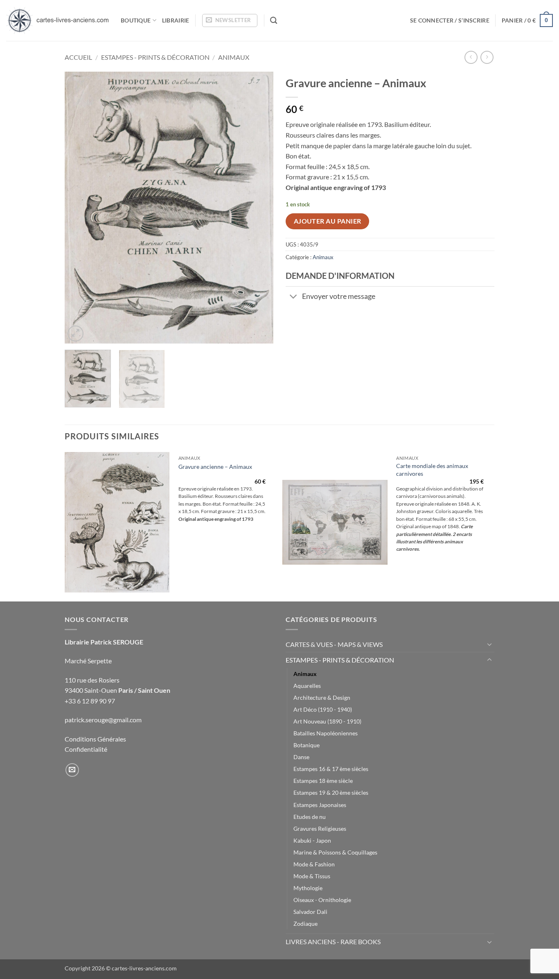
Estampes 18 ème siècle (323, 780)
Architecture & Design (321, 697)
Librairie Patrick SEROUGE (104, 642)
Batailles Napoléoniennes (325, 733)
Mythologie (307, 887)
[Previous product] (486, 57)
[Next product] (470, 57)
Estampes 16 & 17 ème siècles (330, 768)
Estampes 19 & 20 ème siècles (330, 792)
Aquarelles (307, 685)
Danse (301, 756)
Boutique (136, 20)
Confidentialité (86, 749)
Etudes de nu (309, 816)
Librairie (175, 20)
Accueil (78, 57)
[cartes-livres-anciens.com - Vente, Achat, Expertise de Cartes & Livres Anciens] (57, 20)
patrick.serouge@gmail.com (103, 720)
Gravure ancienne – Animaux (215, 466)
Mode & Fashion (314, 864)
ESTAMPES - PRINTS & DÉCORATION (155, 57)
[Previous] (79, 208)
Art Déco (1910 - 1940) (322, 709)
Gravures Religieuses (319, 828)
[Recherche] (273, 20)
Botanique (306, 745)
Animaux (233, 57)
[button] (229, 20)
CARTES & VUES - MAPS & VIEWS (334, 644)
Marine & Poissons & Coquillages (335, 852)
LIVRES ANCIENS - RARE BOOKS (333, 941)
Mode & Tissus (311, 876)
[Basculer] (294, 297)
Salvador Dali (310, 911)
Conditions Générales (95, 739)
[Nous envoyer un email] (72, 770)
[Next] (259, 208)
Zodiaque (305, 923)
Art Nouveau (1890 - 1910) (327, 721)
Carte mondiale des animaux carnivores (432, 469)
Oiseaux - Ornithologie (322, 899)
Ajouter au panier (327, 221)
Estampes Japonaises (319, 804)
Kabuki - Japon (312, 840)
